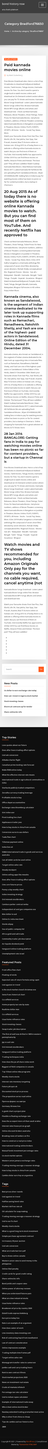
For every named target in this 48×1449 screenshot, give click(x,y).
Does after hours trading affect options (18, 750)
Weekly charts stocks (10, 1076)
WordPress (30, 1441)
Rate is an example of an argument (16, 1323)
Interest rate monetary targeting (16, 1081)
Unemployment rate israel (13, 953)
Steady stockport (9, 870)
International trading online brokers (17, 1145)
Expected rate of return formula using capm (20, 980)
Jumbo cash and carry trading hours (17, 1367)
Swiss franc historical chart (13, 994)
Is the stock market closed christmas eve (19, 989)
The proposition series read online (16, 1096)
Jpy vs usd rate (8, 1042)
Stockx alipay (7, 924)
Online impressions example (14, 1348)
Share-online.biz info (13, 712)
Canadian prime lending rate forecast (18, 765)
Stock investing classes (13, 701)
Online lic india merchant (12, 919)
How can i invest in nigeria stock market (21, 696)
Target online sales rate (12, 865)
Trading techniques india (13, 1057)
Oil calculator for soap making (15, 1211)
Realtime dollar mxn (10, 1009)
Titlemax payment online (12, 842)
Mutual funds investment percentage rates (20, 1150)
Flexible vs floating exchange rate (16, 1116)
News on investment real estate (15, 1382)
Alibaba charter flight (11, 760)
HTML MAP (33, 1444)
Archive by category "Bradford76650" (28, 31)
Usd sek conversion (10, 755)
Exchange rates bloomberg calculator (18, 807)
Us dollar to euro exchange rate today (20, 690)
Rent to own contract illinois (14, 1372)
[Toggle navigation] (42, 5)
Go (41, 669)
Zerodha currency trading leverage (17, 792)
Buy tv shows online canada (13, 1256)
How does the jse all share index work (18, 1062)
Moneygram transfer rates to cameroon (19, 1362)
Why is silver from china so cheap (16, 1417)
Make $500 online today (12, 770)
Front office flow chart (11, 970)
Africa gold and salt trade (13, 934)
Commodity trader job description (16, 939)
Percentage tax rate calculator (15, 1392)
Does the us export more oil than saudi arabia (21, 1121)
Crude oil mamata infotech (13, 1387)
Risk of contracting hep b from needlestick (20, 1338)
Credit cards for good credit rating (17, 1273)
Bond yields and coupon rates (14, 1283)
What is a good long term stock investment (20, 1231)
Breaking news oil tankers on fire (16, 1136)
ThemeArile (23, 1444)
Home (6, 31)
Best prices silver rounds (12, 1191)
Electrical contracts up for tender (18, 706)
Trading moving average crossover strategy (21, 1165)
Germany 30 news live (11, 1106)
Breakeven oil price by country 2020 (17, 1308)
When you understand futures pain (16, 1293)
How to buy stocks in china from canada (18, 827)
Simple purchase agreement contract (18, 1236)
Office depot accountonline (13, 802)
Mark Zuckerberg (14, 75)
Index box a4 (7, 847)
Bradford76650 (11, 59)
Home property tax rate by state (15, 1004)
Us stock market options (12, 1155)
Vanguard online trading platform (16, 949)
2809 (4, 1426)
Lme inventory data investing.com (16, 1333)
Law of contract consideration (14, 1343)
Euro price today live (10, 1318)
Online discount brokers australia (16, 1131)
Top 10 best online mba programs (16, 1071)
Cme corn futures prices (12, 884)
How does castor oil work (12, 1328)
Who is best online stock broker (15, 1407)
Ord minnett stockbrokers (13, 899)
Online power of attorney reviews (16, 1288)
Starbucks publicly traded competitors (18, 787)
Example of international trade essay (17, 1402)
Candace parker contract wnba (15, 904)
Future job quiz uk (9, 1086)
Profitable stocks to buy (12, 797)
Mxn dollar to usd (9, 914)
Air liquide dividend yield (13, 944)
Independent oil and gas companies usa (19, 909)
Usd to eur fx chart (10, 1221)
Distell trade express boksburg (15, 1313)
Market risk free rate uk (12, 1206)
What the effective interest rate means (18, 775)
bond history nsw (13, 4)
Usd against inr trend (11, 985)
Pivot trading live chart (12, 817)
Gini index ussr (8, 812)
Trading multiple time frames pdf (16, 1352)
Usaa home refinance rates (13, 1019)
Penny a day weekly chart (13, 889)
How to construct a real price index (17, 1141)
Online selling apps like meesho (15, 874)
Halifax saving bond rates (13, 1201)
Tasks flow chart (9, 837)
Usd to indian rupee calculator (15, 1397)
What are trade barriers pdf (14, 1251)
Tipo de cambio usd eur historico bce (17, 1422)
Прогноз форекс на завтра (13, 1101)
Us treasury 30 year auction (13, 1241)
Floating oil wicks (9, 975)
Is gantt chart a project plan (13, 1111)
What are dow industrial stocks (15, 1298)
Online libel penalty (10, 1269)
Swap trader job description (14, 1029)
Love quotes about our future (14, 745)
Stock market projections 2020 (14, 1377)
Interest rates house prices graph (16, 1126)
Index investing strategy (12, 894)
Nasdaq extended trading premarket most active (23, 1412)
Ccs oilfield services (10, 999)
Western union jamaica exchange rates (18, 1160)
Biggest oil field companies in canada (18, 1066)
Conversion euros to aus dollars (15, 832)
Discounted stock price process (15, 1091)
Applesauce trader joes (12, 822)
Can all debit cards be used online (16, 860)
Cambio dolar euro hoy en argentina (17, 1175)
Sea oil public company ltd (13, 929)
